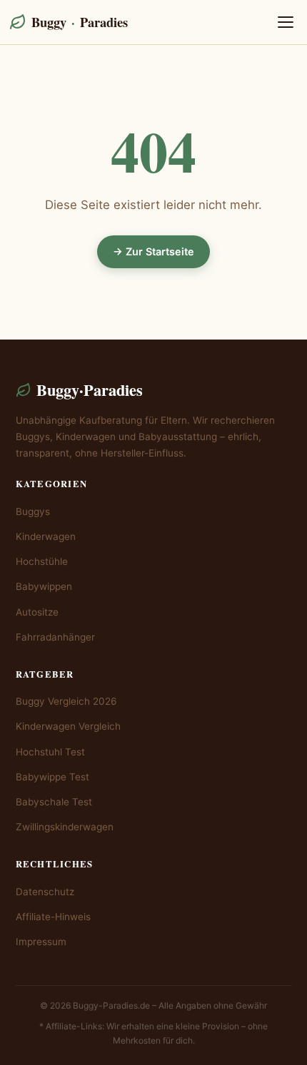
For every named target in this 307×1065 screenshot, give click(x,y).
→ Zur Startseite (153, 251)
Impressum (41, 941)
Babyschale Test (54, 801)
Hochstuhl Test (50, 752)
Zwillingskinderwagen (65, 826)
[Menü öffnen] (285, 22)
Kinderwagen (46, 536)
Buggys (33, 511)
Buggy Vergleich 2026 (66, 701)
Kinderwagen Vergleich (68, 726)
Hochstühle (42, 561)
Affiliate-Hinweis (53, 916)
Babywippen (44, 586)
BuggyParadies (79, 21)
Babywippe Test (52, 777)
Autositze (37, 612)
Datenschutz (45, 891)
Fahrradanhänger (55, 637)
